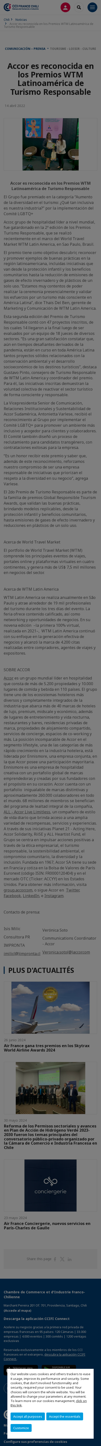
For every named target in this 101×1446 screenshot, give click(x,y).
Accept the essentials (64, 1416)
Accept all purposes (27, 1416)
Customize (21, 1428)
